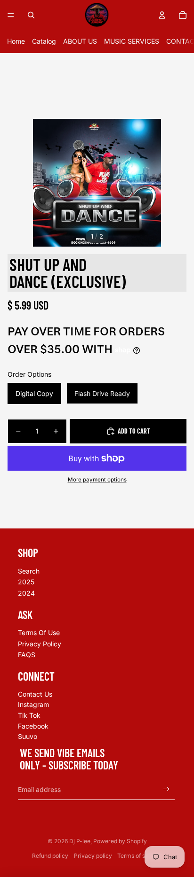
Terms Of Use (39, 632)
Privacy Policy (39, 644)
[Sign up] (166, 789)
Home (16, 41)
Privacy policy (93, 855)
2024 (26, 593)
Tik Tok (29, 715)
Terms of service (139, 855)
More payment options (97, 479)
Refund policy (50, 855)
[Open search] (31, 15)
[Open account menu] (162, 15)
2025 (26, 582)
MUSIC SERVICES (131, 41)
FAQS (26, 655)
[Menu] (11, 15)
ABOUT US (80, 41)
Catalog (44, 41)
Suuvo (27, 736)
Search (29, 571)
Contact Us (35, 694)
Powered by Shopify (120, 841)
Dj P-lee (79, 841)
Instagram (33, 704)
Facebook (33, 726)
